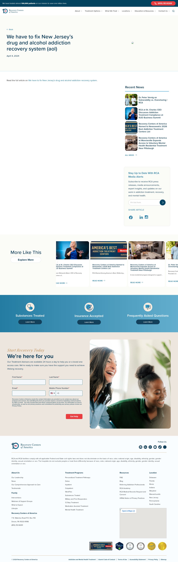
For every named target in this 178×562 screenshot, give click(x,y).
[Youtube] (155, 447)
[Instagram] (150, 447)
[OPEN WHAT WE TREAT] (119, 11)
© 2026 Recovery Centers (25, 559)
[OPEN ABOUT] (81, 11)
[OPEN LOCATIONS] (131, 11)
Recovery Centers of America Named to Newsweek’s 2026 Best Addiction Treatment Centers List (153, 127)
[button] (131, 217)
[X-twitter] (164, 447)
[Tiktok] (160, 447)
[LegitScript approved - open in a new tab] (119, 549)
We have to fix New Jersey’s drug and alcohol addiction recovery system (62, 80)
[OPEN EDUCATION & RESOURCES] (155, 11)
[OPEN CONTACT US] (169, 11)
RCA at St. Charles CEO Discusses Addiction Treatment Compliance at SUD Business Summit (151, 113)
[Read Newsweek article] (100, 546)
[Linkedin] (145, 447)
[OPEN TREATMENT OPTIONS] (102, 11)
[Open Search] (173, 11)
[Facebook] (140, 447)
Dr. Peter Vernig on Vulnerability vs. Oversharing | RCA (153, 100)
